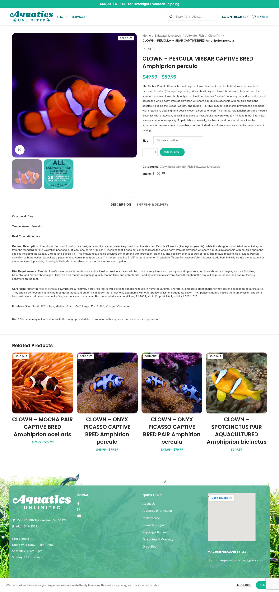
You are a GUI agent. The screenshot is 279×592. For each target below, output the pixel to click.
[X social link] (158, 173)
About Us (148, 503)
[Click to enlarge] (20, 150)
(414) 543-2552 (26, 526)
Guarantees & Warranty (157, 539)
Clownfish (214, 35)
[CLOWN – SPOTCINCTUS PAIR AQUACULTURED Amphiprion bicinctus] (236, 383)
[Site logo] (31, 16)
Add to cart (172, 151)
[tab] (121, 202)
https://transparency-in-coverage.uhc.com (235, 560)
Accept (264, 584)
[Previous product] (144, 49)
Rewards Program (154, 525)
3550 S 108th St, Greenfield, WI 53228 (41, 520)
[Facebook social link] (153, 173)
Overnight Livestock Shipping (156, 4)
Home (146, 35)
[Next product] (154, 49)
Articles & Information (157, 510)
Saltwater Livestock (168, 35)
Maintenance (151, 518)
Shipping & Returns (154, 532)
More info (244, 584)
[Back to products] (149, 49)
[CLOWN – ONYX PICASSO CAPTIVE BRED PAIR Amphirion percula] (172, 383)
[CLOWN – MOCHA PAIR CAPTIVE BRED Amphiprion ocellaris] (42, 383)
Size (145, 140)
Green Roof (150, 546)
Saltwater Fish (194, 35)
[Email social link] (163, 173)
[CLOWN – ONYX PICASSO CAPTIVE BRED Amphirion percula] (107, 383)
